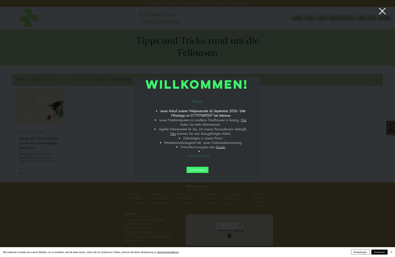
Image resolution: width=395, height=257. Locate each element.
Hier (244, 120)
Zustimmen (379, 252)
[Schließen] (391, 252)
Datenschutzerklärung (168, 252)
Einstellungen (360, 252)
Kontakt (220, 147)
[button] (382, 11)
